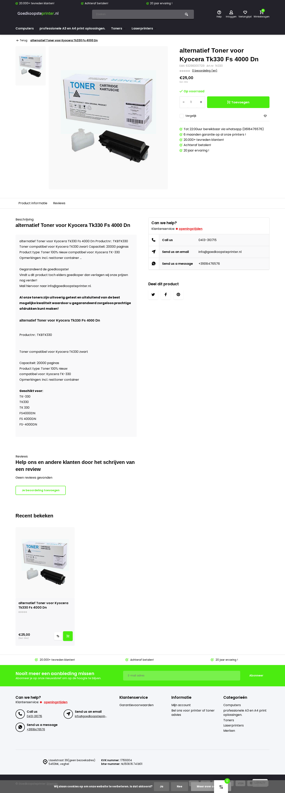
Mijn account (181, 705)
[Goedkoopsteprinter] (39, 14)
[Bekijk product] (68, 636)
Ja (161, 786)
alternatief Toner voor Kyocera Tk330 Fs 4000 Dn (64, 40)
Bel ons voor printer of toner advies (193, 712)
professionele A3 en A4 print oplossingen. (72, 28)
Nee (179, 786)
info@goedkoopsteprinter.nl (220, 252)
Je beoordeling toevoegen (41, 490)
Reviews (59, 203)
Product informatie (32, 203)
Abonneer (256, 675)
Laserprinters (142, 28)
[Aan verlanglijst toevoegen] (265, 116)
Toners (116, 28)
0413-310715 (208, 240)
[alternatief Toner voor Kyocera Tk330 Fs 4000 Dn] (45, 562)
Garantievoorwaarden (136, 705)
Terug (23, 40)
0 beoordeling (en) (204, 71)
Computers (25, 28)
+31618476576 (209, 263)
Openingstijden (190, 229)
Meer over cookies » (211, 786)
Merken (229, 731)
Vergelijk (190, 116)
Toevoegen (240, 102)
